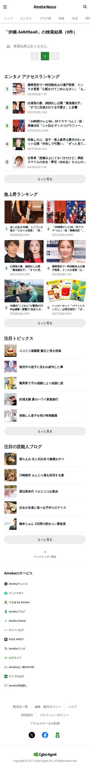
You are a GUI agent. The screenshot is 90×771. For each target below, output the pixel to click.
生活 (75, 18)
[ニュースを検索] (84, 6)
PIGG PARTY (16, 639)
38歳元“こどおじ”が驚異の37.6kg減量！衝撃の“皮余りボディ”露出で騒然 (27, 309)
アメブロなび (16, 676)
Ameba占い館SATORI (21, 667)
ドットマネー (16, 593)
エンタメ (26, 18)
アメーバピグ (16, 630)
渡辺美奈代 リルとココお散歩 (38, 491)
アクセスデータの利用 (45, 723)
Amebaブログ (17, 611)
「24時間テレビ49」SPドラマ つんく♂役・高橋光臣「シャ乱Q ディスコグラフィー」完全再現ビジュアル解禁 (56, 125)
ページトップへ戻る (45, 556)
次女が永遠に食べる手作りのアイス (42, 507)
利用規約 (27, 715)
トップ (8, 18)
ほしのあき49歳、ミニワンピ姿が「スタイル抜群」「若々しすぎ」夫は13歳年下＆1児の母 (26, 232)
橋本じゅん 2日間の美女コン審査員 (42, 524)
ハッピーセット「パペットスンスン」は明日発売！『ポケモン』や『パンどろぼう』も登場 (68, 311)
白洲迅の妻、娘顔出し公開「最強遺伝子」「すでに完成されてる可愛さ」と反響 (55, 105)
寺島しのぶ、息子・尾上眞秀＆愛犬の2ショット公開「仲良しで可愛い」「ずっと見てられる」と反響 (56, 144)
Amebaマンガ (17, 648)
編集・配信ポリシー (48, 707)
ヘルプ (72, 707)
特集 (61, 18)
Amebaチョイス (18, 584)
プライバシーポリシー (54, 715)
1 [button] (45, 56)
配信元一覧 (20, 707)
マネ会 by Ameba (19, 602)
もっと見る (45, 179)
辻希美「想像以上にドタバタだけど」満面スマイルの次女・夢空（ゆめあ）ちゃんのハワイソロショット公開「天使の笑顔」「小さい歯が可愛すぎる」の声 (55, 164)
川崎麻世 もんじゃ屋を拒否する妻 (41, 475)
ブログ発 (45, 18)
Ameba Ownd (17, 621)
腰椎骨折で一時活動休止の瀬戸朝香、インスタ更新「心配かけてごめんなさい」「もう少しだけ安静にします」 (55, 89)
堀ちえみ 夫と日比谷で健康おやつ (41, 459)
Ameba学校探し (18, 685)
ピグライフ (15, 658)
